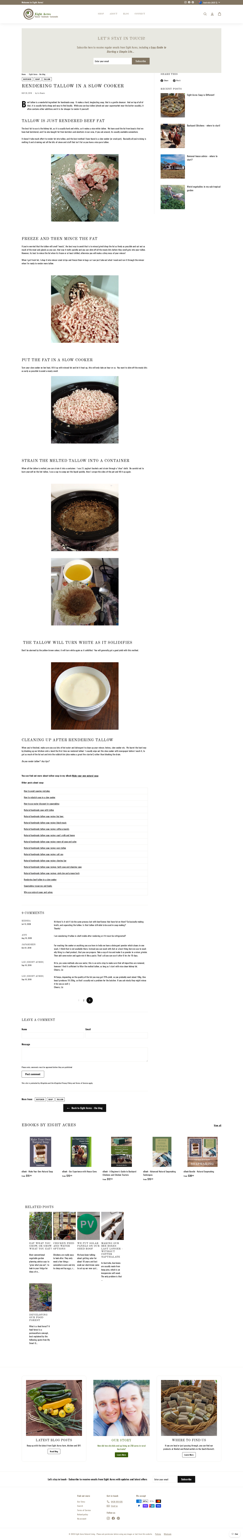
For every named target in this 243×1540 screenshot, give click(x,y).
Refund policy (82, 1514)
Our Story (81, 1501)
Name (24, 1029)
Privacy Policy (67, 1083)
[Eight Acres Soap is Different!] (173, 105)
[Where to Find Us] (189, 1408)
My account (81, 1518)
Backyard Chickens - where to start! (203, 125)
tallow (47, 79)
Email (88, 1029)
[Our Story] (121, 1408)
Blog (126, 14)
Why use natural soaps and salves (38, 892)
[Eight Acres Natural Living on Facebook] (113, 1518)
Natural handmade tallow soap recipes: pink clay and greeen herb (51, 873)
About (113, 14)
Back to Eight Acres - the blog (87, 1108)
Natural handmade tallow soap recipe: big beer (44, 816)
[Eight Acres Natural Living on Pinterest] (118, 1518)
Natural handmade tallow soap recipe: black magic (45, 822)
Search (80, 1505)
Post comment (32, 1074)
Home (24, 74)
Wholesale (167, 1534)
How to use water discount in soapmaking (41, 803)
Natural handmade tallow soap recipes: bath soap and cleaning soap (53, 866)
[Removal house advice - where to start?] (173, 166)
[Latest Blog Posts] (54, 1408)
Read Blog (54, 1451)
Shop (101, 14)
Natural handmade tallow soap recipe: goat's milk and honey (49, 835)
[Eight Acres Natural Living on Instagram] (108, 1518)
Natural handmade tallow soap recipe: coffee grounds (46, 828)
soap (37, 79)
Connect (140, 14)
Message (26, 1044)
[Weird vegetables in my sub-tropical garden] (173, 197)
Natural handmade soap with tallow (39, 809)
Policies (158, 1534)
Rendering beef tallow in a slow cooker (40, 879)
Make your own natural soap (85, 775)
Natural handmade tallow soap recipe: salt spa (43, 854)
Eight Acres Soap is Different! (201, 95)
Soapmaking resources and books (38, 885)
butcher (27, 79)
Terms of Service (82, 1083)
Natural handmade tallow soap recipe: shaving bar (45, 860)
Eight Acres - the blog (37, 74)
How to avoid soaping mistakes (37, 790)
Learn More (121, 1454)
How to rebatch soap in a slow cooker (39, 797)
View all (217, 1125)
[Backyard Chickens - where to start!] (173, 136)
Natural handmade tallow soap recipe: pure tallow (45, 847)
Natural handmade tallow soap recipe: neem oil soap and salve (50, 841)
